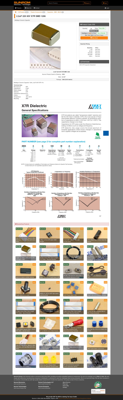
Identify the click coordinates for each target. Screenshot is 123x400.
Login (107, 8)
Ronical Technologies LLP (45, 382)
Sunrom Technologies (20, 386)
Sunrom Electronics (19, 382)
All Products (23, 12)
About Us (28, 8)
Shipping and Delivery (71, 398)
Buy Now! (95, 38)
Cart (105, 3)
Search (88, 3)
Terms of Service (87, 398)
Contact (37, 8)
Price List (65, 384)
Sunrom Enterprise (43, 386)
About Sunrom (66, 382)
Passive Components (38, 12)
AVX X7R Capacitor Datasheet (88, 65)
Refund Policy (61, 398)
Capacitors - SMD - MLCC (55, 12)
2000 (90, 33)
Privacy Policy (79, 398)
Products (19, 8)
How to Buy (66, 385)
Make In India (100, 376)
